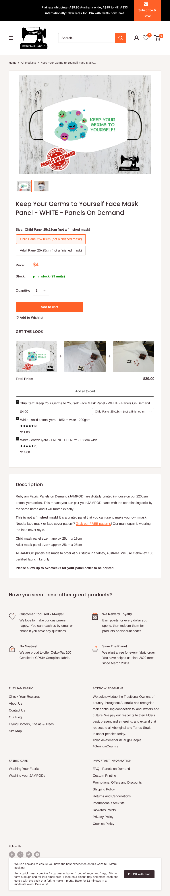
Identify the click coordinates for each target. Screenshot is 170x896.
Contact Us (17, 710)
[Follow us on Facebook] (12, 854)
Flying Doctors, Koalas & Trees (31, 724)
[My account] (136, 37)
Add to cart (49, 307)
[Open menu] (11, 38)
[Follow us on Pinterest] (29, 854)
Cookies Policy (103, 823)
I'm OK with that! (139, 874)
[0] (157, 38)
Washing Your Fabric (24, 768)
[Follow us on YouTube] (37, 854)
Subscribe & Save (147, 13)
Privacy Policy (103, 817)
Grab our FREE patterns (93, 523)
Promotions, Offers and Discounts (117, 782)
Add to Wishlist (31, 317)
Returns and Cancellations (112, 796)
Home (12, 62)
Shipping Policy (104, 789)
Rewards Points (104, 810)
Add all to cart (85, 391)
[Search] (120, 38)
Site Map (15, 731)
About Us (15, 703)
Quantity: (23, 290)
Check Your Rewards (24, 696)
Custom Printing (104, 775)
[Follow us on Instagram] (20, 854)
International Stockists (109, 803)
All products (28, 62)
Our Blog (15, 717)
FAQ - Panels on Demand (111, 768)
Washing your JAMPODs (27, 775)
